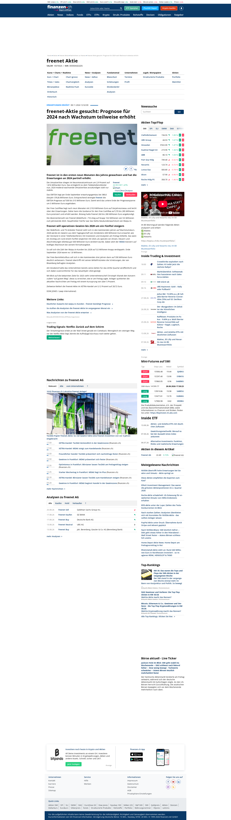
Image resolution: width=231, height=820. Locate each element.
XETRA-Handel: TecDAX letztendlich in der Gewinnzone (84, 443)
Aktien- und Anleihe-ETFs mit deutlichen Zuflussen (170, 333)
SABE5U (180, 391)
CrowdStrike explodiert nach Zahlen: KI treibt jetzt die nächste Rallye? (170, 264)
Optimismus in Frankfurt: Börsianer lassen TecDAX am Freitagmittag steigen (93, 464)
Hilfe (86, 781)
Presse (51, 787)
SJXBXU (180, 371)
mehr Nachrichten (55, 489)
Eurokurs (64, 808)
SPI (61, 2)
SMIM (73, 805)
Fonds (80, 15)
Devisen (150, 15)
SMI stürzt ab (163, 282)
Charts (117, 190)
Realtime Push (72, 87)
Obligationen (164, 15)
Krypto (106, 15)
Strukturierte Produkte (153, 77)
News (60, 15)
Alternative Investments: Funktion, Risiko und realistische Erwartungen (167, 442)
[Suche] (121, 8)
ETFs (88, 15)
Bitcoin (145, 2)
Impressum (132, 781)
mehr (143, 185)
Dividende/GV (113, 87)
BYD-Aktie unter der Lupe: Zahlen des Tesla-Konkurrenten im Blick (161, 506)
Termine (128, 77)
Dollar (161, 2)
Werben (87, 784)
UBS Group (146, 140)
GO (179, 112)
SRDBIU (180, 401)
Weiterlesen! (54, 337)
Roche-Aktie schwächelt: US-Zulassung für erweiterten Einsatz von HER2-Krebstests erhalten (162, 498)
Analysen (89, 82)
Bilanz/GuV (112, 77)
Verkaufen (130, 194)
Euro (101, 2)
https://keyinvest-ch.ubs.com (163, 413)
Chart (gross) (72, 77)
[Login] (181, 8)
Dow (74, 2)
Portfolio (176, 77)
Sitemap (52, 791)
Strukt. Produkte (121, 15)
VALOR (50, 66)
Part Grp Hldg (147, 159)
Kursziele (89, 87)
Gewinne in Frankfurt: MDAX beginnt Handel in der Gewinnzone (88, 483)
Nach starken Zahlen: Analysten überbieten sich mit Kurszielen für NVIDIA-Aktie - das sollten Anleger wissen (161, 515)
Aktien (50, 15)
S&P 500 (139, 805)
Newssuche (149, 106)
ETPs (97, 15)
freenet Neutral (65, 524)
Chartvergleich (72, 82)
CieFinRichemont (149, 135)
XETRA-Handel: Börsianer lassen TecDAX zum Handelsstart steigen (89, 477)
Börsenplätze (53, 87)
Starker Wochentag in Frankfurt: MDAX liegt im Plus (82, 472)
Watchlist (176, 82)
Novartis (145, 164)
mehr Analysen (53, 536)
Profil (127, 82)
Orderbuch (52, 92)
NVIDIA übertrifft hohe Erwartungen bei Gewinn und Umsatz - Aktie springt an (161, 471)
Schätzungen (113, 82)
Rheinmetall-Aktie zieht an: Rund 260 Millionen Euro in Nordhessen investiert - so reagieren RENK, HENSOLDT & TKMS (161, 553)
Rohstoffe (138, 15)
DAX (88, 2)
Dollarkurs (53, 808)
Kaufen (118, 194)
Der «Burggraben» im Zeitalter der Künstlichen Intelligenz (170, 309)
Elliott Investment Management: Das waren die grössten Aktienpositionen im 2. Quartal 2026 (161, 488)
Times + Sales (53, 82)
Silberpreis (75, 808)
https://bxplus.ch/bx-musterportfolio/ (158, 241)
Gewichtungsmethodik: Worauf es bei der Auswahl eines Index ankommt (166, 434)
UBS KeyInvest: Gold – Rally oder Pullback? (169, 288)
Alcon (143, 174)
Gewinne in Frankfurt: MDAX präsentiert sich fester (82, 459)
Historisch (52, 96)
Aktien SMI (53, 805)
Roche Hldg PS (148, 179)
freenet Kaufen (65, 514)
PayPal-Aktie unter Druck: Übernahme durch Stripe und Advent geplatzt (161, 524)
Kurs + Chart (53, 77)
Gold (131, 2)
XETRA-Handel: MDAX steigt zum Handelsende (80, 448)
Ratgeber (179, 15)
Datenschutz (133, 784)
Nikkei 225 (128, 805)
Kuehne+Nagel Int (149, 150)
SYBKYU (180, 376)
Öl (175, 2)
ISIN (66, 66)
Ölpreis (156, 808)
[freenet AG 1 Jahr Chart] (178, 455)
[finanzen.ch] (59, 6)
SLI (67, 805)
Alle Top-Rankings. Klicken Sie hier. (157, 616)
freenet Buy (63, 519)
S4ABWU (180, 381)
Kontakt (51, 781)
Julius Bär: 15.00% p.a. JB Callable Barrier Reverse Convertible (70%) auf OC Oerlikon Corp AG (170, 298)
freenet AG (146, 455)
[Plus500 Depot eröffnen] (62, 9)
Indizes (70, 15)
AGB (129, 791)
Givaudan (145, 145)
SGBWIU (180, 396)
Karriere (52, 784)
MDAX (122, 241)
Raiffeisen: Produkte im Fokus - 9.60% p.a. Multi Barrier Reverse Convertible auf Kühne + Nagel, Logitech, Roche (170, 322)
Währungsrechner (143, 808)
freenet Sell (63, 509)
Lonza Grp (146, 169)
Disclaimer (132, 787)
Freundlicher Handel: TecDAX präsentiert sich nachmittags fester (88, 454)
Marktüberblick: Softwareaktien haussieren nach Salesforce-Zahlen (170, 274)
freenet (116, 182)
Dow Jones (103, 805)
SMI (48, 2)
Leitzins (166, 808)
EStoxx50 (117, 2)
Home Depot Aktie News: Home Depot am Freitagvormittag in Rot (160, 544)
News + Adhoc (91, 77)
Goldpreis (155, 805)
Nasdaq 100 (115, 805)
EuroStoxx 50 (90, 805)
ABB (143, 155)
